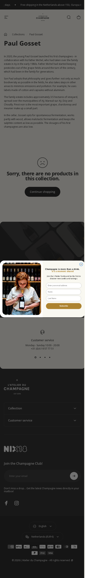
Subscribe (62, 306)
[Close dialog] (79, 264)
